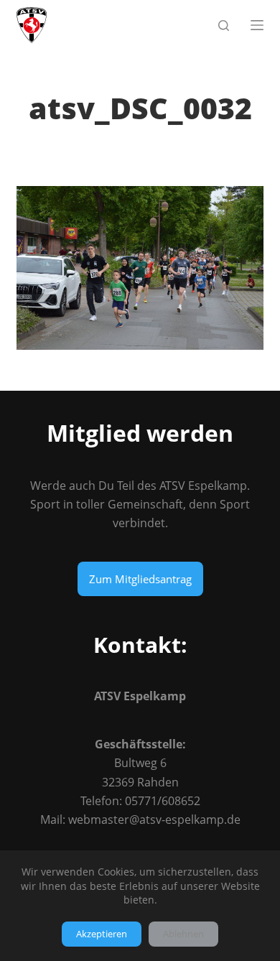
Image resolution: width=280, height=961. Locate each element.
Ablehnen (183, 933)
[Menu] (257, 25)
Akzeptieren (101, 933)
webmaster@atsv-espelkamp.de (154, 819)
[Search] (223, 25)
